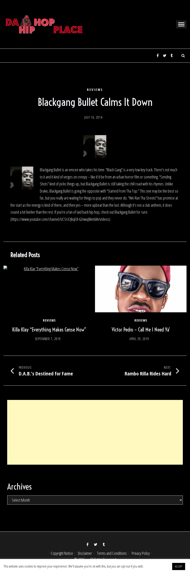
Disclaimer (85, 553)
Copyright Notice (62, 553)
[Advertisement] (95, 432)
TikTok (171, 55)
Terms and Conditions (112, 553)
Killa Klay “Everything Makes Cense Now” (49, 329)
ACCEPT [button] (178, 566)
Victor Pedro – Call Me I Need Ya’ (141, 329)
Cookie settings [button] (157, 566)
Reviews (95, 89)
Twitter (164, 55)
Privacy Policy (141, 553)
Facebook (157, 55)
